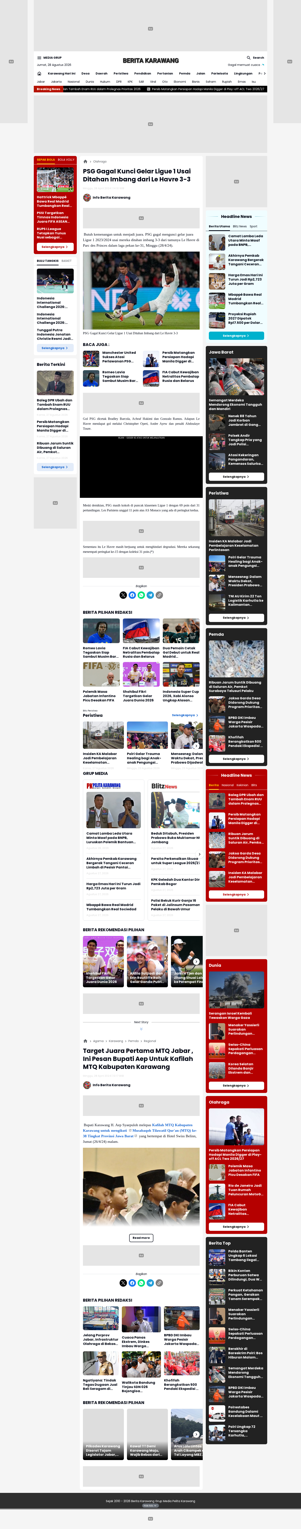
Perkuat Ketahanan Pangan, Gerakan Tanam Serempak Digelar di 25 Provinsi (245, 1294)
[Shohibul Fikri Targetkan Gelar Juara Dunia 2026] (141, 674)
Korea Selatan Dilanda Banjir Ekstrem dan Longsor (240, 1068)
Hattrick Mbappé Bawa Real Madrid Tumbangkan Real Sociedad (53, 201)
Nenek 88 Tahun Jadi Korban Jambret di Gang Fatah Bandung (243, 420)
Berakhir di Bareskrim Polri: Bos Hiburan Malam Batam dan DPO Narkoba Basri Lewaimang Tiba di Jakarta (245, 1353)
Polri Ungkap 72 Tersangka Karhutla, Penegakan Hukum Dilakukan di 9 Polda (246, 1431)
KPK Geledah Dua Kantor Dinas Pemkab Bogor (178, 882)
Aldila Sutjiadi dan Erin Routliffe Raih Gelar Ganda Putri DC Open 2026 (146, 977)
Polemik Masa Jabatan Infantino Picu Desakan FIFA (99, 696)
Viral (153, 82)
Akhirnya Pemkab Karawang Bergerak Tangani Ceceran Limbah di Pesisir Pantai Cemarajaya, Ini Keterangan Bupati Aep (111, 863)
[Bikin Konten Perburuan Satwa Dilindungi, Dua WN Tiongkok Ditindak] (217, 1277)
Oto (165, 82)
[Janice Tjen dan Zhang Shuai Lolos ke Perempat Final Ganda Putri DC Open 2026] (191, 961)
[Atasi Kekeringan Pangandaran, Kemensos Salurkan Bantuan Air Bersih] (217, 461)
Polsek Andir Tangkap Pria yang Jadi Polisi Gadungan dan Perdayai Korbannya (245, 440)
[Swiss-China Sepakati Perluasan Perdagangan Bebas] (217, 1051)
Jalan (200, 73)
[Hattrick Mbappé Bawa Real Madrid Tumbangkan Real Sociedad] (55, 179)
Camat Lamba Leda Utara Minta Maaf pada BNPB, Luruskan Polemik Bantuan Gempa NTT (109, 838)
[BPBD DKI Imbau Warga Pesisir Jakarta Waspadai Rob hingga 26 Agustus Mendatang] (182, 1318)
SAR (141, 82)
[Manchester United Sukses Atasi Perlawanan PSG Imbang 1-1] (91, 359)
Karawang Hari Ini (61, 73)
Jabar (41, 82)
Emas (242, 82)
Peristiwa (121, 73)
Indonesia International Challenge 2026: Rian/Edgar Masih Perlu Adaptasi (52, 318)
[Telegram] (150, 595)
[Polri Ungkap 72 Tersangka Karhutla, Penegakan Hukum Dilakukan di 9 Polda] (217, 1433)
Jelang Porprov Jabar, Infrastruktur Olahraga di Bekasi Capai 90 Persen (100, 1339)
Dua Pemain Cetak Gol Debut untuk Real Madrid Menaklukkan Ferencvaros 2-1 (181, 652)
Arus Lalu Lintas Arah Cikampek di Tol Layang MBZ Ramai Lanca (189, 1450)
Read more (141, 1238)
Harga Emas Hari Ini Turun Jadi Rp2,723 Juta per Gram (113, 886)
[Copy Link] (159, 595)
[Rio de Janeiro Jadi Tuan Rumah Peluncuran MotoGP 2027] (217, 1192)
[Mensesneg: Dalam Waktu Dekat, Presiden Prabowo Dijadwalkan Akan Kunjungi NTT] (191, 735)
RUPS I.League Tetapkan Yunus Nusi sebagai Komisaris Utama (52, 233)
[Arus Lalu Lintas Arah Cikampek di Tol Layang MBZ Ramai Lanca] (191, 1434)
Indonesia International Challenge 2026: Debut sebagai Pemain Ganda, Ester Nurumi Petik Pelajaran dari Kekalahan (55, 302)
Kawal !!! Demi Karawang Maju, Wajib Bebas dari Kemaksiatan (145, 1450)
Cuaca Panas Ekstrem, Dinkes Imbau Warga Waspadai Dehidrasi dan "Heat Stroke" (140, 1341)
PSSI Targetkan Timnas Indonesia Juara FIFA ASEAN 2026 (52, 217)
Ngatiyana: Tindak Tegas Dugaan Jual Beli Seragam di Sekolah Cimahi (100, 1384)
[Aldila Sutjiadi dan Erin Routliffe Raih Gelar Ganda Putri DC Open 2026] (147, 961)
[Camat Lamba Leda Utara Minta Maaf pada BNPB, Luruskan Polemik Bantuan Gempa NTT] (113, 810)
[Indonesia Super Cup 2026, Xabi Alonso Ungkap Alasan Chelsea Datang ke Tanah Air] (181, 674)
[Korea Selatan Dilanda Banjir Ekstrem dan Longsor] (217, 1070)
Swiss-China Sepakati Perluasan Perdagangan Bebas (245, 1049)
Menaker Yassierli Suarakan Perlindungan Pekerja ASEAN (243, 1029)
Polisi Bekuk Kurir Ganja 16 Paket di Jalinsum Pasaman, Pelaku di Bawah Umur (176, 905)
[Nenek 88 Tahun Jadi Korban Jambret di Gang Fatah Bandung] (217, 422)
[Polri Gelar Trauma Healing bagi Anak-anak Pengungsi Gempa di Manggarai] (147, 735)
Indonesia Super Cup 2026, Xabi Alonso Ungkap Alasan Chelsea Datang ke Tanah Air (181, 696)
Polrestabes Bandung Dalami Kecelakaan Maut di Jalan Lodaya (246, 1411)
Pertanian (165, 73)
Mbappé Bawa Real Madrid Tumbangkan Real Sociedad (111, 907)
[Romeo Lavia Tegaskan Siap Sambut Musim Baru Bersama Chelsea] (91, 378)
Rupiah (227, 82)
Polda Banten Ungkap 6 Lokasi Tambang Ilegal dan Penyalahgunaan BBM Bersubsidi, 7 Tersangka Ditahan (245, 1255)
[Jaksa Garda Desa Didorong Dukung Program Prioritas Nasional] (217, 704)
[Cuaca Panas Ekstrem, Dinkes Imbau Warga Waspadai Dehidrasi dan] (141, 1319)
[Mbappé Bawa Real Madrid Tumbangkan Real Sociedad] (217, 301)
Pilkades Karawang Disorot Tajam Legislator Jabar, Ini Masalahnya (103, 1450)
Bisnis (196, 82)
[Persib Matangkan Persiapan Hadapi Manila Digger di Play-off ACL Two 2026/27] (151, 359)
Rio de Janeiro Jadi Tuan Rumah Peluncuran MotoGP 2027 (245, 1190)
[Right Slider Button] (263, 73)
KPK (130, 82)
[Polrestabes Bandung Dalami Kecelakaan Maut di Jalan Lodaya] (217, 1413)
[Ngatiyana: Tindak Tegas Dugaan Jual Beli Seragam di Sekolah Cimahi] (101, 1363)
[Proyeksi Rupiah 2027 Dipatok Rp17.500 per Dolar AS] (217, 320)
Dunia (90, 82)
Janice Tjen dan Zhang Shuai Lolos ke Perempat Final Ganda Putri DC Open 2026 (190, 977)
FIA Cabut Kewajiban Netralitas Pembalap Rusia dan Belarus (180, 376)
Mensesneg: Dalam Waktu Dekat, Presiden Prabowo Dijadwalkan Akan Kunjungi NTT (191, 758)
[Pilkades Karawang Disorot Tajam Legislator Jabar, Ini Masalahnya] (103, 1434)
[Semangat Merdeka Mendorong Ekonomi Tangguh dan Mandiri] (236, 376)
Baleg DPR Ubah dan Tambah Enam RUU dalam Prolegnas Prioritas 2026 (54, 404)
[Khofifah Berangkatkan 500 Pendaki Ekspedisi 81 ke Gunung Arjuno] (182, 1363)
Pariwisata (219, 73)
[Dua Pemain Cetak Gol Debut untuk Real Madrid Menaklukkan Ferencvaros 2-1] (181, 630)
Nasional (74, 82)
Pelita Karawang (183, 1501)
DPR (119, 82)
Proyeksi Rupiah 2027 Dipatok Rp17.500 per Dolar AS (244, 318)
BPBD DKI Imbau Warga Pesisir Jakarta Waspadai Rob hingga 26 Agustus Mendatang (181, 1339)
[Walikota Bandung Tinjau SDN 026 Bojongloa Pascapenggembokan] (141, 1364)
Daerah (102, 73)
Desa (85, 73)
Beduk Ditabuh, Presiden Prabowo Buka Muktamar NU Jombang (176, 838)
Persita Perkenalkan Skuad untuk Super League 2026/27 (175, 861)
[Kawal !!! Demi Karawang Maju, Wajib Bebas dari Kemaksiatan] (147, 1434)
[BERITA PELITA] (150, 60)
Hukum (105, 82)
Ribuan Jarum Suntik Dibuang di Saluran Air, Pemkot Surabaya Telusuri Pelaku (234, 89)
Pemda (184, 73)
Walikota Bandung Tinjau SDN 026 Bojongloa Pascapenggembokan (141, 1387)
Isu (254, 82)
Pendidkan (142, 73)
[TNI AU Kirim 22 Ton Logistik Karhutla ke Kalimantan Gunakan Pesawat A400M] (217, 602)
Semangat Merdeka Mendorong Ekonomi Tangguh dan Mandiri (235, 404)
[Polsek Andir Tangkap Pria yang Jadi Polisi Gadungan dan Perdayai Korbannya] (217, 442)
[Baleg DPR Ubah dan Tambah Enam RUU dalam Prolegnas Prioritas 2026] (55, 383)
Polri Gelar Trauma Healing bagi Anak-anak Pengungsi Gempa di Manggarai (146, 758)
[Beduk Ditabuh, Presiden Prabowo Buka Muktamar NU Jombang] (178, 810)
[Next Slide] (200, 854)
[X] (123, 595)
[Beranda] (85, 161)
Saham (211, 82)
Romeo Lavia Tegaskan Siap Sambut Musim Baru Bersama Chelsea (120, 376)
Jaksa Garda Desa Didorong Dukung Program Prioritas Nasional (244, 702)
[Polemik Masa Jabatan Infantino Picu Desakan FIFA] (101, 674)
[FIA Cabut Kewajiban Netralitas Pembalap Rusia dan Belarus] (151, 378)
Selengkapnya (53, 247)
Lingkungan (243, 73)
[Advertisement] (150, 28)
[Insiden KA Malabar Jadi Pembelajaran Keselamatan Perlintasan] (103, 735)
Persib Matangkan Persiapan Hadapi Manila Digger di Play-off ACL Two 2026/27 (111, 89)
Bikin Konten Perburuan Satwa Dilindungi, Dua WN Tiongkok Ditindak (245, 1275)
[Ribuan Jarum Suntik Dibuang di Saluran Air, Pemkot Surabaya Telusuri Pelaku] (236, 658)
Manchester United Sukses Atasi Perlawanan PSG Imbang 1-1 (119, 357)
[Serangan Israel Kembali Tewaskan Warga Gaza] (236, 989)
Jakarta (56, 82)
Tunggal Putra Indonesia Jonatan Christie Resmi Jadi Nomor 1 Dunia (54, 334)
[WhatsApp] (141, 595)
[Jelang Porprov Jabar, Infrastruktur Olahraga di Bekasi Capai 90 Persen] (101, 1318)
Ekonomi (180, 82)
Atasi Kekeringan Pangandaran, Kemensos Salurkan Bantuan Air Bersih (245, 459)
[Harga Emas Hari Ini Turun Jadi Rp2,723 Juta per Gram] (217, 281)
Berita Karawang (143, 1501)
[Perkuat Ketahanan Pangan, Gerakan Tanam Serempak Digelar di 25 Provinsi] (217, 1296)
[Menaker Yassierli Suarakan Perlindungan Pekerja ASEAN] (217, 1031)
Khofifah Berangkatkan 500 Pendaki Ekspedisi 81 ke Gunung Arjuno (181, 1384)
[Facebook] (132, 595)
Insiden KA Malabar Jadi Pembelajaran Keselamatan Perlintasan (100, 758)
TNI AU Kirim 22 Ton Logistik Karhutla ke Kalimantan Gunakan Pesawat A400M (245, 600)
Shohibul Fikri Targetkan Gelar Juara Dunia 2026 (138, 696)
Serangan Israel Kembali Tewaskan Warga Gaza (230, 1015)
